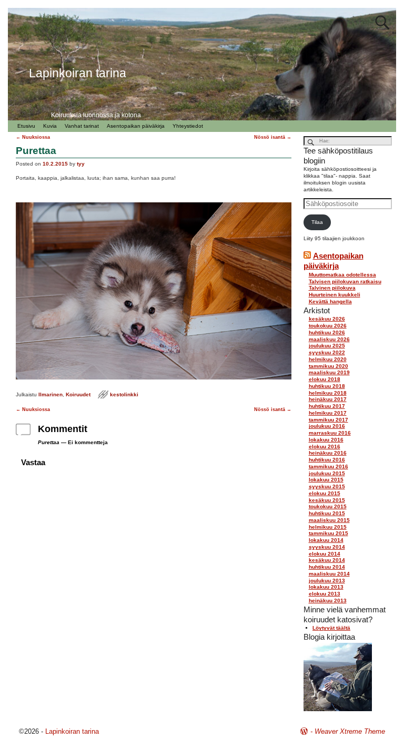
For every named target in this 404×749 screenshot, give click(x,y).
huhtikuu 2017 (327, 406)
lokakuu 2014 (326, 540)
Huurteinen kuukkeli (334, 294)
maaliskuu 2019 (329, 372)
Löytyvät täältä (331, 628)
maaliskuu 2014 (329, 574)
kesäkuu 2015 (327, 500)
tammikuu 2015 (328, 533)
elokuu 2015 (324, 493)
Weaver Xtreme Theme (350, 731)
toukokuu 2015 (328, 506)
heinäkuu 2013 (328, 600)
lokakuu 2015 (326, 480)
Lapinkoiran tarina (72, 731)
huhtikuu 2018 (327, 386)
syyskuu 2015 (327, 486)
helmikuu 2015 (328, 527)
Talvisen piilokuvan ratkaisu (345, 281)
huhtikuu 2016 (327, 460)
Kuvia (50, 126)
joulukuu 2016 (327, 426)
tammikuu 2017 (328, 420)
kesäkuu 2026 (327, 319)
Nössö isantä (272, 137)
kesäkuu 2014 (327, 560)
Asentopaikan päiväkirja (136, 126)
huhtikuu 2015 (327, 513)
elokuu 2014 (324, 554)
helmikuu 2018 (328, 393)
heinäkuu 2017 (328, 399)
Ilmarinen (50, 394)
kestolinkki (124, 394)
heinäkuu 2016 (328, 453)
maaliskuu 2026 (329, 339)
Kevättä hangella (330, 301)
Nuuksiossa (33, 137)
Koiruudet (78, 394)
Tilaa (317, 222)
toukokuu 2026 (328, 326)
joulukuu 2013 (327, 580)
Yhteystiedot (188, 126)
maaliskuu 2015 (329, 520)
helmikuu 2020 (328, 359)
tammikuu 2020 (328, 366)
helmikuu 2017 (328, 413)
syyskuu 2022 (327, 352)
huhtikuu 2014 (327, 567)
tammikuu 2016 (328, 466)
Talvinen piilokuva (332, 288)
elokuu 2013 (324, 594)
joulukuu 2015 (327, 473)
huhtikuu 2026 (327, 332)
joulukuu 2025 (327, 345)
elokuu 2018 (324, 379)
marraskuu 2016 (330, 433)
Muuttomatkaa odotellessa (342, 275)
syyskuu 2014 (327, 547)
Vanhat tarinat (82, 126)
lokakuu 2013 (326, 587)
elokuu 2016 (324, 446)
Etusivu (26, 126)
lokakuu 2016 (326, 440)
